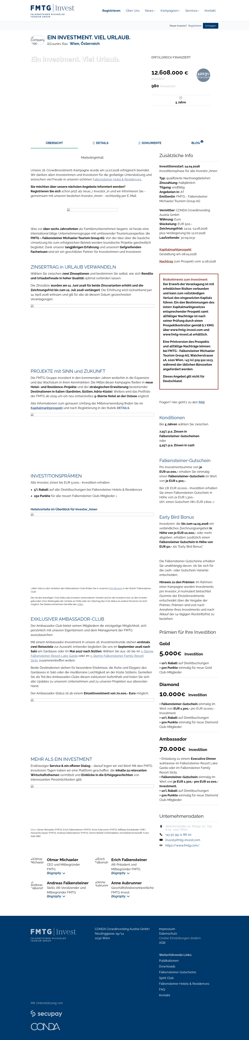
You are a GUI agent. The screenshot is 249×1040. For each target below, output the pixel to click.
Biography (54, 873)
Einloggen (210, 25)
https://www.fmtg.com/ (182, 845)
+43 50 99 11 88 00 (178, 834)
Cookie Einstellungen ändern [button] (180, 938)
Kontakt (210, 10)
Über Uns (133, 10)
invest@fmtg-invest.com (182, 840)
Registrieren (195, 25)
